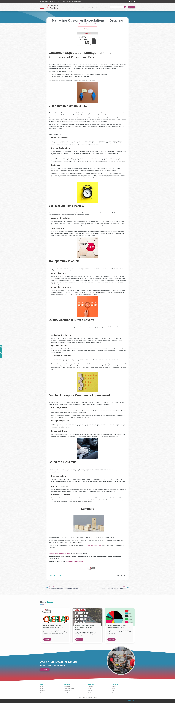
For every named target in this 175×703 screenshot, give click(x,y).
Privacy (79, 697)
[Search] (125, 7)
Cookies (95, 697)
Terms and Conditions (87, 697)
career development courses (93, 545)
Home (83, 7)
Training (90, 7)
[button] (118, 575)
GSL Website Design (130, 700)
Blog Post (86, 23)
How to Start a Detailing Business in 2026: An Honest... (84, 627)
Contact (106, 7)
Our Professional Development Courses (59, 553)
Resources (93, 23)
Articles (81, 23)
